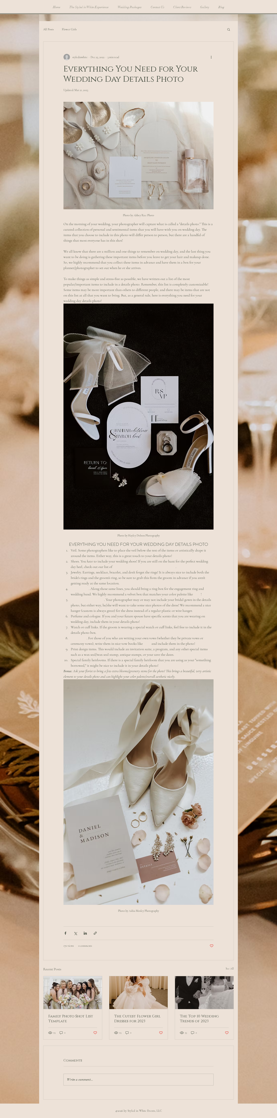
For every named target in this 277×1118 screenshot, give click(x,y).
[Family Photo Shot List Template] (72, 992)
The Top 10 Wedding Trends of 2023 (199, 1019)
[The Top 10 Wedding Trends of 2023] (204, 992)
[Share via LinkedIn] (85, 933)
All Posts (48, 29)
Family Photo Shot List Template (70, 1019)
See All (230, 968)
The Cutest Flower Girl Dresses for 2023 (137, 1019)
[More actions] (211, 57)
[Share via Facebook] (65, 933)
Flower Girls (69, 29)
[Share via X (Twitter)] (75, 933)
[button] (229, 29)
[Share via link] (95, 933)
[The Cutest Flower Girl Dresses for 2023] (138, 992)
